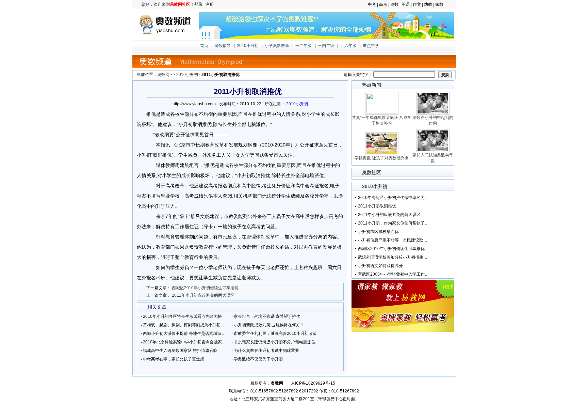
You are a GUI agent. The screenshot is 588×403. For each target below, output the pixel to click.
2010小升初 (248, 45)
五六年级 (348, 45)
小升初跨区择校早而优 (378, 231)
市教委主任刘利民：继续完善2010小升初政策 (275, 333)
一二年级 (303, 45)
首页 (204, 45)
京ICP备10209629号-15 (313, 383)
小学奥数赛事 (277, 45)
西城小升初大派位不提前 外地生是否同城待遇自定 (185, 333)
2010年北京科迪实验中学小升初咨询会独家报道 (185, 342)
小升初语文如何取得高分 (380, 265)
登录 (198, 4)
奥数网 (163, 74)
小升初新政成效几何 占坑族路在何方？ (269, 325)
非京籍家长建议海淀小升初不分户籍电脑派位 (274, 342)
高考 (383, 4)
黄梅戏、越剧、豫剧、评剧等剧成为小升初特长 (185, 325)
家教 (439, 4)
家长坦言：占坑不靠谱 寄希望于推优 (267, 316)
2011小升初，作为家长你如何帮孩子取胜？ (393, 223)
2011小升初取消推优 (377, 206)
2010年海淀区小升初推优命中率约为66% (393, 197)
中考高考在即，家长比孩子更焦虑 (173, 359)
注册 (210, 4)
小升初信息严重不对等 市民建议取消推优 (393, 240)
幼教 (428, 4)
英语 (406, 4)
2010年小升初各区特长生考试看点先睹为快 (182, 316)
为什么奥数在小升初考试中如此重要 (266, 350)
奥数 (394, 4)
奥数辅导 (222, 45)
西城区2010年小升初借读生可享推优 (205, 287)
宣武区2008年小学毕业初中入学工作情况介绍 (393, 274)
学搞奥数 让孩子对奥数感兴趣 (382, 158)
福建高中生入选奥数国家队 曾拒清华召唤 (180, 350)
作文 (417, 4)
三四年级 (326, 45)
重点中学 (371, 45)
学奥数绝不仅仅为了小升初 (258, 359)
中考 (372, 4)
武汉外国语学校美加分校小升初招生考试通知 (393, 257)
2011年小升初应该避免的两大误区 (203, 295)
